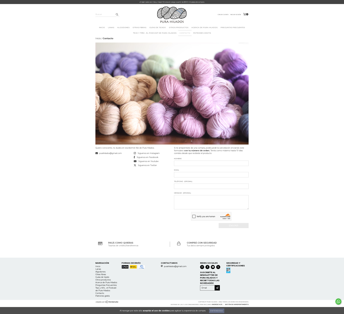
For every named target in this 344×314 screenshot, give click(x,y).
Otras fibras (139, 27)
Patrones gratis (202, 33)
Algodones (123, 27)
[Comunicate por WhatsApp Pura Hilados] (338, 301)
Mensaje (182, 193)
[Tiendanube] (107, 303)
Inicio (102, 27)
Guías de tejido (157, 27)
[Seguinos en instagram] (202, 267)
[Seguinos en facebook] (207, 267)
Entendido (216, 311)
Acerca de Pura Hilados (204, 27)
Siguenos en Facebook (147, 157)
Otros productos (178, 27)
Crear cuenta (223, 14)
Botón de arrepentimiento (237, 304)
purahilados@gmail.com (110, 153)
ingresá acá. (217, 304)
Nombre (178, 159)
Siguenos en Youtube (148, 161)
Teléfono (183, 181)
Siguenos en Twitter (147, 165)
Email (176, 170)
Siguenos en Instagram (149, 153)
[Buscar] (117, 14)
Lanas (111, 27)
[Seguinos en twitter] (218, 267)
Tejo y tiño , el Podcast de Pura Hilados (154, 33)
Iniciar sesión (235, 14)
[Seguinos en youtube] (213, 267)
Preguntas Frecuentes (233, 27)
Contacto (185, 33)
